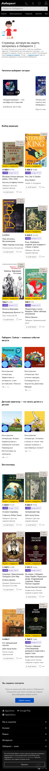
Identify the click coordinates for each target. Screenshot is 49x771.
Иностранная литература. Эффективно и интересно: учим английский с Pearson (11, 377)
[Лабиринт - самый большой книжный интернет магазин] (12, 3)
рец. (19, 142)
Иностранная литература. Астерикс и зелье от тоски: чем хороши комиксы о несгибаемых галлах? (34, 441)
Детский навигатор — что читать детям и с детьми (22, 403)
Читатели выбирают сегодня (16, 70)
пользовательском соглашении (23, 757)
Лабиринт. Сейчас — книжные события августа (21, 339)
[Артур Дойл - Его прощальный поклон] (13, 636)
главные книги (33, 55)
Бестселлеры (8, 464)
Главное (28, 14)
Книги (3, 14)
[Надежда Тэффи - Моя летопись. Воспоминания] (13, 232)
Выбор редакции (10, 126)
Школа (39, 14)
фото (20, 144)
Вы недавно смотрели (13, 683)
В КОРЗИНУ (9, 192)
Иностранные (16, 14)
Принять (24, 764)
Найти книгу (24, 700)
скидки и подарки (13, 55)
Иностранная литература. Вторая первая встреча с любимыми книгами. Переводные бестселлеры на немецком (11, 444)
